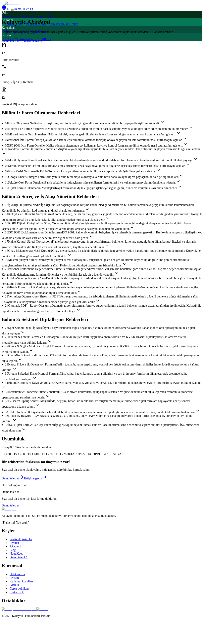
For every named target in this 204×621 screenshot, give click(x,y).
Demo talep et (12, 505)
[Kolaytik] (12, 3)
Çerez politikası (19, 588)
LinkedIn (17, 592)
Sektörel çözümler (21, 539)
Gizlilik (14, 585)
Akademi (15, 546)
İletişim (14, 577)
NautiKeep (16, 553)
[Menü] (3, 4)
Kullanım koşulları (21, 581)
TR (8, 9)
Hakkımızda (17, 574)
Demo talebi (18, 557)
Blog (13, 550)
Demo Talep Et (23, 9)
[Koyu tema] (12, 10)
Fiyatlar (14, 542)
